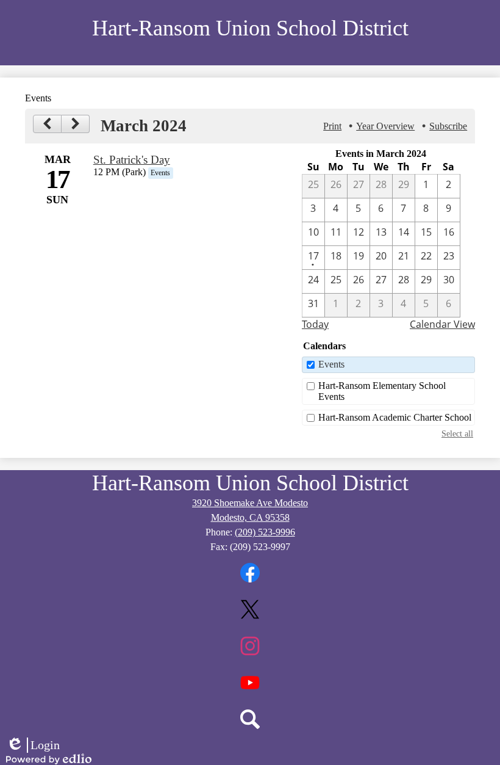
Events (331, 364)
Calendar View (442, 324)
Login (33, 745)
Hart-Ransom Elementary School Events (382, 391)
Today (315, 324)
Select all (457, 433)
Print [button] (332, 126)
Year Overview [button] (385, 126)
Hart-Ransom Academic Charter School (394, 417)
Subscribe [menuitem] (448, 126)
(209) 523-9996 (265, 532)
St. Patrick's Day (131, 159)
